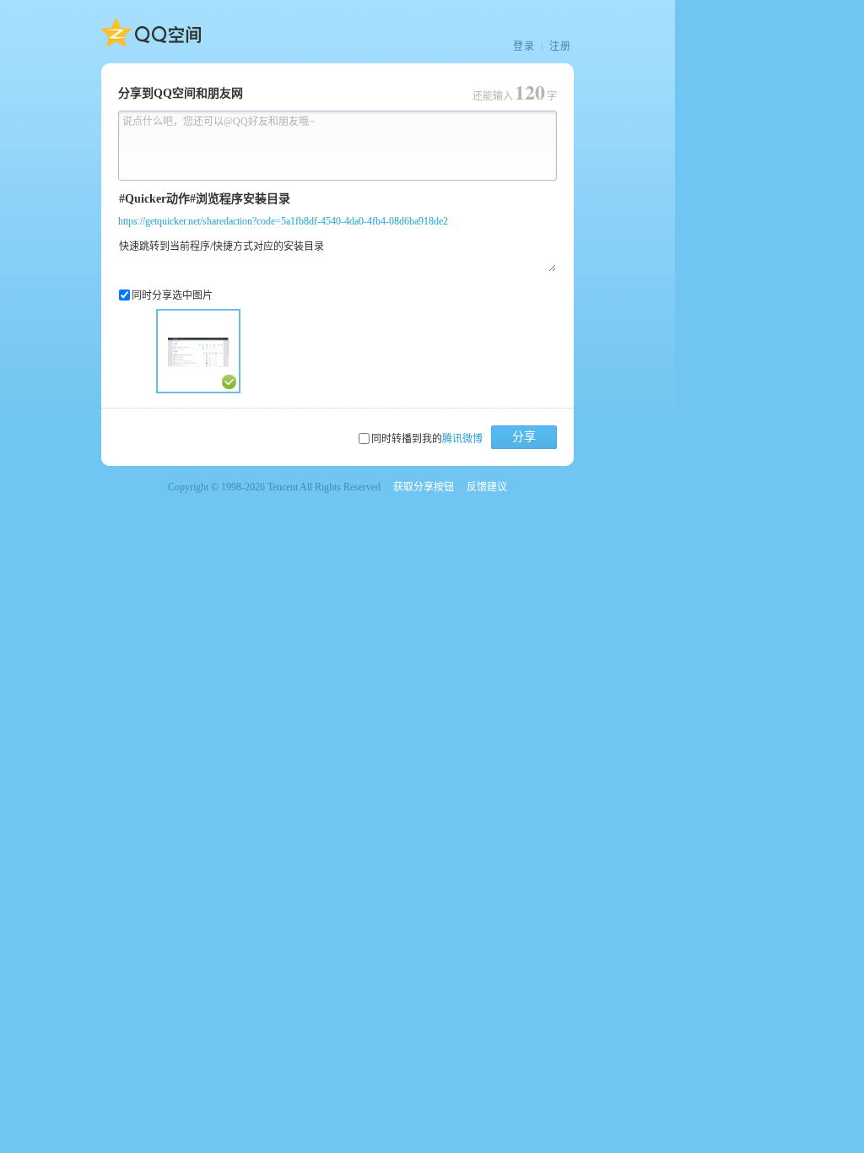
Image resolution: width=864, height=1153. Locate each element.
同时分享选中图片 (172, 295)
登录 (524, 46)
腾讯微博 (462, 439)
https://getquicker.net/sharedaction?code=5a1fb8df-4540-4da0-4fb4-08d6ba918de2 (283, 221)
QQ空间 (151, 33)
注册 (560, 46)
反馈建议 (487, 487)
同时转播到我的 (427, 439)
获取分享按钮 (423, 487)
